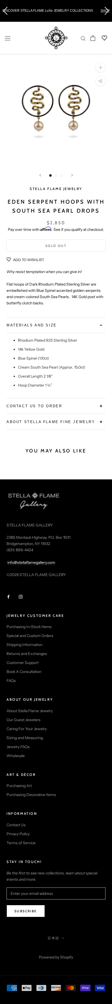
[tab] (56, 325)
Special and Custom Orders (30, 635)
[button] (5, 11)
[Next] (72, 175)
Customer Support (23, 662)
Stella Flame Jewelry (56, 188)
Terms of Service (21, 842)
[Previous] (40, 175)
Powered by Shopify (56, 957)
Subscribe (25, 911)
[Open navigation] (7, 38)
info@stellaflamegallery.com (31, 562)
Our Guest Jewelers (24, 719)
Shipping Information (24, 644)
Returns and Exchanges (27, 653)
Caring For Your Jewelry (27, 728)
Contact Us (16, 824)
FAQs (11, 680)
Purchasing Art (19, 785)
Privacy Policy (18, 833)
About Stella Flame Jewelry (30, 710)
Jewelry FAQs (18, 746)
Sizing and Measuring (25, 737)
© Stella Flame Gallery (56, 950)
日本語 (53, 938)
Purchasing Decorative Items (31, 794)
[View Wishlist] (101, 38)
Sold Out (56, 246)
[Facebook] (8, 596)
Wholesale (16, 755)
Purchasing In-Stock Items (29, 626)
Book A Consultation (24, 671)
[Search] (83, 38)
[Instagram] (21, 596)
